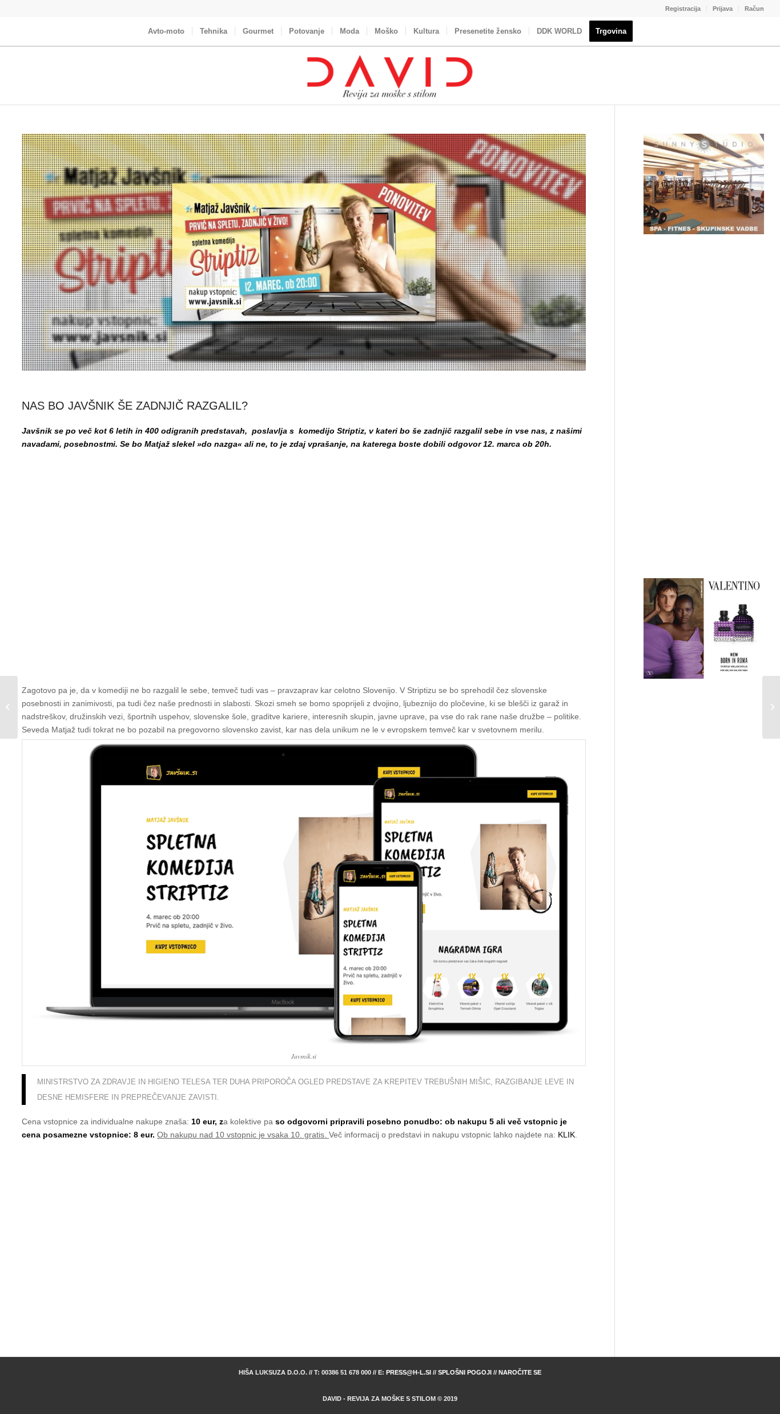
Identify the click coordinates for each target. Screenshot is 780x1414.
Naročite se (519, 1372)
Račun (754, 8)
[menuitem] (683, 8)
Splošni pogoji (465, 1372)
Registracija (683, 8)
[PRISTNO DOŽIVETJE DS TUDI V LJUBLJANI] (771, 707)
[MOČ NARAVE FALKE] (9, 707)
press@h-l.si (408, 1372)
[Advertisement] (304, 564)
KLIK (566, 1134)
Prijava (723, 8)
